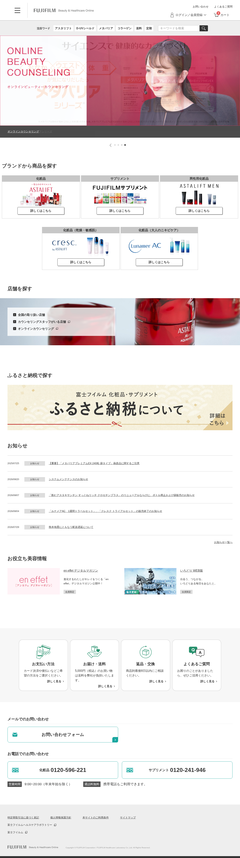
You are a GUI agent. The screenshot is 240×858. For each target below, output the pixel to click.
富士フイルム (15, 832)
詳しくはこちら (40, 210)
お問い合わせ (200, 6)
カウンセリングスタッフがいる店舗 (42, 321)
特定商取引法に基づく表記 (23, 817)
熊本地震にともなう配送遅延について (71, 526)
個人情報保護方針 (60, 817)
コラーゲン (125, 28)
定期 (149, 28)
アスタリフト (63, 28)
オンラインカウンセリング (36, 328)
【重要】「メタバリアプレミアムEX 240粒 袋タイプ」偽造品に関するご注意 (94, 463)
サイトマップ (128, 817)
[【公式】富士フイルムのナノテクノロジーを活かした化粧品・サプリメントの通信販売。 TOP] (64, 10)
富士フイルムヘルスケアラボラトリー (30, 824)
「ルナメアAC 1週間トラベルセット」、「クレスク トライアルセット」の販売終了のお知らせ (105, 511)
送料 (139, 28)
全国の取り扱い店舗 (31, 314)
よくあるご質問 (223, 6)
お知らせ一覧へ (223, 542)
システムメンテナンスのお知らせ (68, 479)
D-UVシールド (85, 28)
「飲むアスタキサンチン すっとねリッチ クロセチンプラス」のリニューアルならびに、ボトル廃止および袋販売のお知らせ (122, 495)
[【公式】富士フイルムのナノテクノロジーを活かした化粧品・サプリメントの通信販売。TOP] (33, 847)
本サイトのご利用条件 (95, 817)
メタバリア (106, 28)
